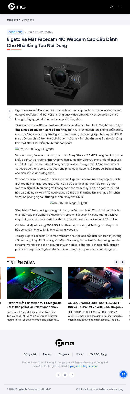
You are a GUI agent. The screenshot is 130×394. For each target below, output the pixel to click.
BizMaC (46, 389)
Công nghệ (27, 19)
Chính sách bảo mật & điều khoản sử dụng (99, 389)
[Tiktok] (71, 375)
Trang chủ (12, 19)
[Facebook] (58, 375)
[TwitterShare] (10, 117)
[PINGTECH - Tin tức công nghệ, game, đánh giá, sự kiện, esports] (17, 6)
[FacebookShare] (10, 111)
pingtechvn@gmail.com (84, 366)
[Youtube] (65, 375)
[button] (120, 7)
